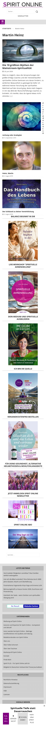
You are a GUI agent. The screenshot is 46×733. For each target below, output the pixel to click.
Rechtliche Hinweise (10, 680)
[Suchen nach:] (23, 555)
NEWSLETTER (23, 16)
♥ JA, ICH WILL (6, 718)
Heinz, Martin (7, 173)
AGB (5, 691)
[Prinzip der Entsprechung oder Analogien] (21, 116)
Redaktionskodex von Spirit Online (16, 637)
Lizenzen (7, 694)
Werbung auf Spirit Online (13, 621)
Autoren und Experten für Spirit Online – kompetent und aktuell (22, 626)
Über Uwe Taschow (10, 648)
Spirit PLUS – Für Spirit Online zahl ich (17, 663)
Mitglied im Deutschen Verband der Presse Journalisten (23, 667)
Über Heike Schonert (11, 645)
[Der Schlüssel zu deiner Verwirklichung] (21, 194)
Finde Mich (7, 660)
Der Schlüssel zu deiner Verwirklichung (18, 211)
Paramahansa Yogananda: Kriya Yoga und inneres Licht (23, 585)
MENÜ (2, 23)
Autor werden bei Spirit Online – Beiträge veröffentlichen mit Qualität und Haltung (18, 632)
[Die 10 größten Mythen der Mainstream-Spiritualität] (23, 50)
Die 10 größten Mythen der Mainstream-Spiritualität (18, 66)
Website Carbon (31, 606)
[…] (11, 96)
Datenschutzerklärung (11, 683)
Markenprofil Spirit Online (13, 652)
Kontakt (6, 656)
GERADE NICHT (13, 718)
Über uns (7, 641)
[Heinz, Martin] (21, 155)
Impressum (8, 687)
